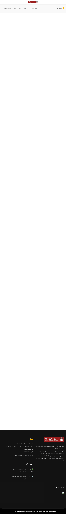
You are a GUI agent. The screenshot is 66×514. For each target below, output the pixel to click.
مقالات (19, 8)
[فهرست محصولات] (59, 496)
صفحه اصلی (34, 8)
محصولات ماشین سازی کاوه (46, 88)
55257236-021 (26, 452)
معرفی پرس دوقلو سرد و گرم (49, 386)
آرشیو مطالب (26, 8)
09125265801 (26, 455)
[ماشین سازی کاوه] (33, 2)
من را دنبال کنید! (60, 416)
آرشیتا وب (12, 511)
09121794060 (18, 455)
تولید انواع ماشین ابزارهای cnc (49, 377)
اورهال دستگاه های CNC (51, 394)
